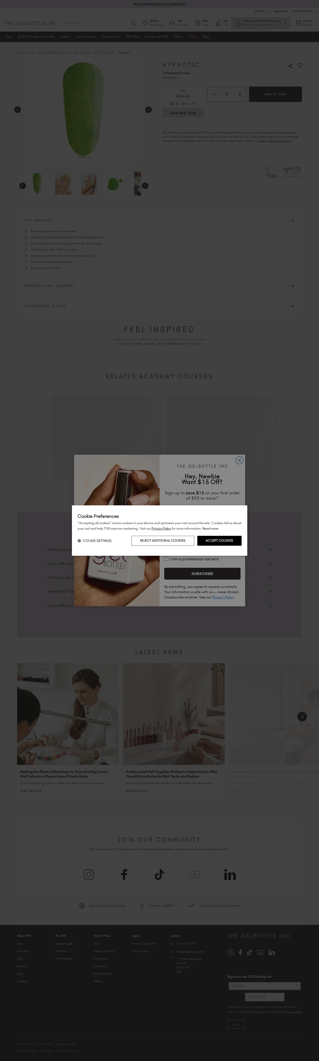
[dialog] (159, 530)
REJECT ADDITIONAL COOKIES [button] (163, 541)
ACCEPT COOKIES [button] (219, 541)
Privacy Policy (161, 528)
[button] (95, 540)
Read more (210, 528)
